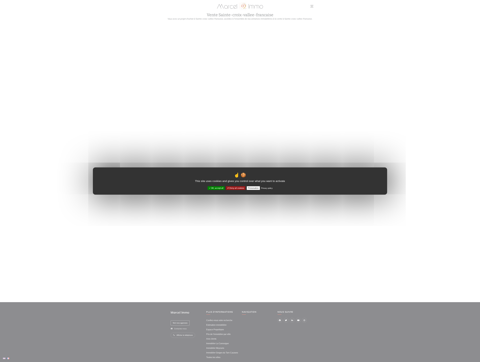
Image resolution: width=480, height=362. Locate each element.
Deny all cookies (236, 188)
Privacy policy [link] (267, 188)
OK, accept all (216, 188)
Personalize (253, 188)
